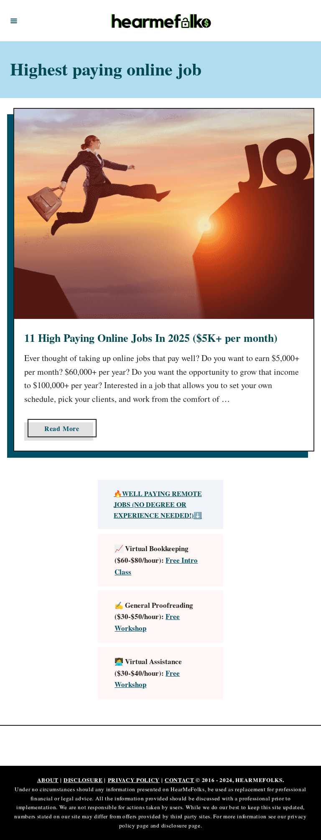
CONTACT (179, 780)
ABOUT (48, 780)
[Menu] (14, 20)
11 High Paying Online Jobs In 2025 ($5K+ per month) (151, 338)
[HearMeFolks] (162, 20)
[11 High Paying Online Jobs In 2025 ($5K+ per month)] (163, 214)
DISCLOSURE (83, 780)
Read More (64, 430)
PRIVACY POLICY (134, 780)
